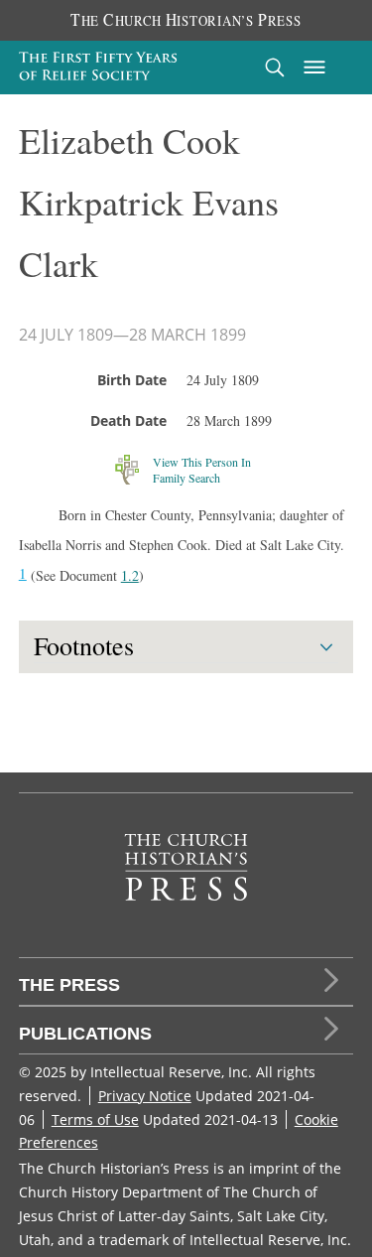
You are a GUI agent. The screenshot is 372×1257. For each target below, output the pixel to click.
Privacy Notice (144, 1095)
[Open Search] (275, 67)
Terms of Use (95, 1119)
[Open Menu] (314, 67)
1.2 (130, 575)
